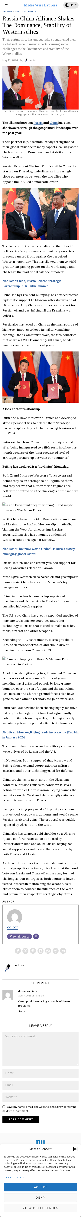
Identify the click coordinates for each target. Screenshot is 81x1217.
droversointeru (27, 991)
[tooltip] (18, 951)
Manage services (15, 1177)
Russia (38, 122)
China (54, 122)
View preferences (40, 1208)
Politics (20, 11)
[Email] (36, 936)
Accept (40, 1187)
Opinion (7, 11)
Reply (22, 1011)
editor (33, 60)
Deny (40, 1197)
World (32, 11)
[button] (75, 1149)
